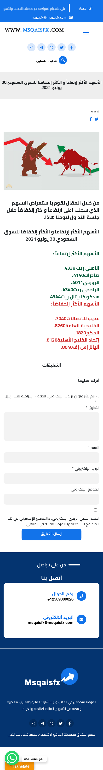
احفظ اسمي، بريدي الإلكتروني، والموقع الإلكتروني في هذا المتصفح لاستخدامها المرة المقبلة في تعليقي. (52, 521)
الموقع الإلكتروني (85, 489)
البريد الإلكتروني (85, 468)
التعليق (92, 407)
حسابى (41, 61)
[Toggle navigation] (86, 32)
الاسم (93, 447)
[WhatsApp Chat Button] (12, 758)
